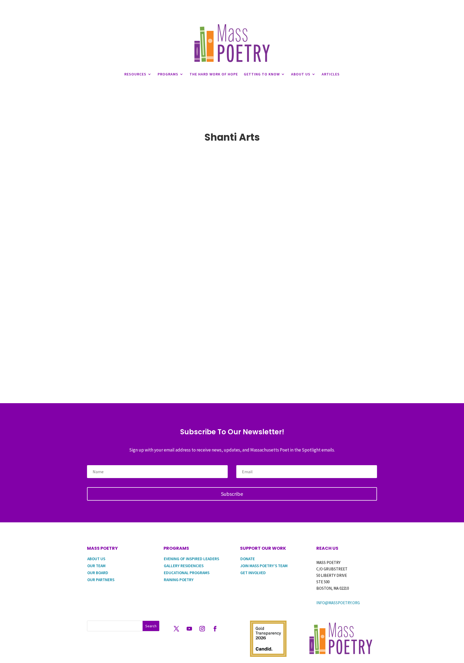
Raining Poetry (179, 579)
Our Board (97, 572)
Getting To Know (262, 74)
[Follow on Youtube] (189, 628)
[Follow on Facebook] (215, 628)
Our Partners (100, 579)
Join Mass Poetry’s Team (264, 565)
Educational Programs (186, 572)
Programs (168, 74)
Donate (247, 558)
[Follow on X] (176, 628)
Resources (135, 74)
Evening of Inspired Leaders (191, 558)
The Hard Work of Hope (214, 74)
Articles (331, 74)
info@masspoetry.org (338, 602)
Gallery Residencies (184, 565)
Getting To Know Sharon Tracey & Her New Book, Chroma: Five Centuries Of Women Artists (232, 344)
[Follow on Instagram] (202, 628)
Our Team (96, 565)
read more (103, 356)
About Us (300, 74)
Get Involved (253, 572)
